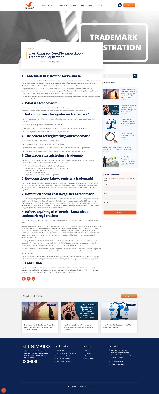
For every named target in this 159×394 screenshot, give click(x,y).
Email (106, 193)
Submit (120, 212)
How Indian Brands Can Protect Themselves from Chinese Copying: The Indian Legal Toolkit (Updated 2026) (129, 94)
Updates (73, 5)
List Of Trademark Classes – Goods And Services (127, 135)
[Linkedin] (35, 361)
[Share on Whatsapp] (33, 279)
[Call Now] (3, 390)
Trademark (42, 62)
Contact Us (99, 5)
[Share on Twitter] (29, 279)
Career (90, 5)
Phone (106, 202)
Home (44, 5)
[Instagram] (28, 361)
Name (106, 185)
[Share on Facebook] (24, 279)
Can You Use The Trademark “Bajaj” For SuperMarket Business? (128, 121)
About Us (51, 5)
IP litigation (30, 49)
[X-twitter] (31, 361)
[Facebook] (24, 361)
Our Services (61, 5)
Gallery (83, 5)
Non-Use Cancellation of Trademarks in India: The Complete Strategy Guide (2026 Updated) (78, 327)
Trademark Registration (53, 62)
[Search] (135, 76)
